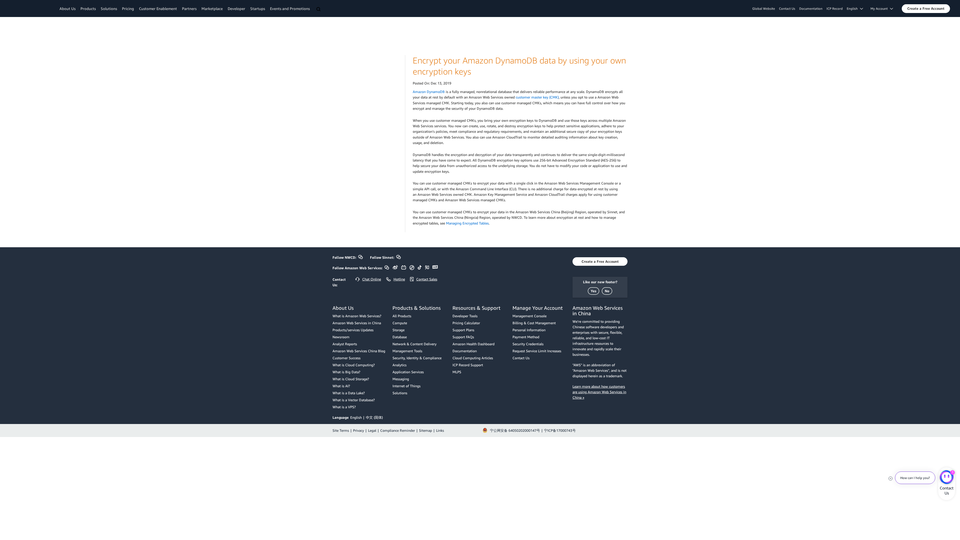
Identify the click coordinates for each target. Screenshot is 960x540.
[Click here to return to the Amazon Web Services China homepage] (31, 8)
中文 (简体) (374, 417)
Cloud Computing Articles (472, 358)
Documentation (810, 8)
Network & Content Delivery (414, 344)
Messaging (400, 379)
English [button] (853, 8)
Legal (372, 430)
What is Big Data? (346, 372)
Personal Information (529, 330)
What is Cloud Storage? (350, 379)
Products (88, 8)
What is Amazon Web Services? (356, 316)
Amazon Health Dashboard (473, 344)
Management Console (529, 316)
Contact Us (787, 8)
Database (399, 337)
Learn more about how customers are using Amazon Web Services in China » (599, 392)
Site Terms (340, 430)
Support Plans (463, 330)
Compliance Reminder (397, 430)
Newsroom (341, 337)
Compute (399, 323)
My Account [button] (880, 8)
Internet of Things (406, 386)
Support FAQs (463, 337)
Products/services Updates (353, 330)
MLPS (456, 372)
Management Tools (407, 351)
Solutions (109, 8)
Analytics (399, 365)
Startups (257, 8)
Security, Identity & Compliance (417, 358)
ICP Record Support (467, 365)
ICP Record (834, 8)
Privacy (358, 430)
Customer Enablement (158, 8)
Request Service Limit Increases (536, 351)
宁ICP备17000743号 (560, 430)
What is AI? (341, 386)
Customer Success (346, 358)
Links (440, 430)
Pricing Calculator (466, 323)
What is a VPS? (344, 407)
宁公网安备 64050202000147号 (515, 430)
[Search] (319, 9)
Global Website (763, 8)
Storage (398, 330)
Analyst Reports (344, 344)
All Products (401, 316)
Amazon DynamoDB (429, 92)
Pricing (128, 8)
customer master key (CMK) (537, 97)
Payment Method (525, 337)
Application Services (408, 372)
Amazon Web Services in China (356, 323)
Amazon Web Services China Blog (358, 351)
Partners (189, 8)
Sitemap (425, 430)
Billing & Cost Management (534, 323)
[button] (926, 8)
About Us (68, 8)
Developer (236, 8)
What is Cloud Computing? (353, 365)
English (356, 417)
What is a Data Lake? (348, 393)
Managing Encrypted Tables (467, 223)
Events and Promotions (290, 8)
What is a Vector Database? (353, 400)
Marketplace (212, 8)
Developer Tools (465, 316)
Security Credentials (528, 344)
